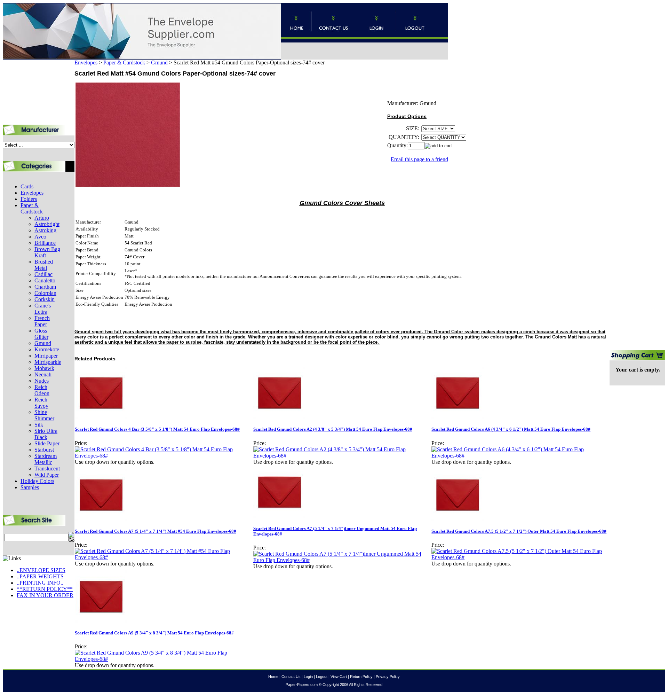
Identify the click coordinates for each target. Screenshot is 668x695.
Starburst (44, 450)
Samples (30, 487)
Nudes (41, 381)
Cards (27, 186)
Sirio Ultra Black (45, 434)
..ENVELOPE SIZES (41, 570)
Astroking (45, 230)
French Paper (42, 321)
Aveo (40, 237)
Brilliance (45, 243)
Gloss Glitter (41, 334)
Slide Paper (46, 443)
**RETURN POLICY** (45, 589)
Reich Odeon (41, 390)
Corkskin (44, 299)
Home (273, 676)
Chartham (45, 287)
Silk (38, 425)
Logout (321, 676)
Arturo (41, 218)
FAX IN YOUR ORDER (45, 595)
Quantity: (397, 145)
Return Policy (361, 676)
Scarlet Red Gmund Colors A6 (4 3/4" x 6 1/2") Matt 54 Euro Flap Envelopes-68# (510, 429)
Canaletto (44, 280)
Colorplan (45, 293)
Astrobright (46, 224)
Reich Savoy (41, 403)
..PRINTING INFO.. (40, 583)
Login (308, 676)
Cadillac (43, 274)
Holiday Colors (37, 481)
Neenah (42, 374)
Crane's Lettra (42, 309)
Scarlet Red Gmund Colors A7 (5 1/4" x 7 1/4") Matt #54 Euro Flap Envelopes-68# (155, 531)
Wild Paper (46, 475)
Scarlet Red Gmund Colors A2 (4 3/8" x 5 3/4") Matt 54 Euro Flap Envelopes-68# (332, 429)
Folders (29, 199)
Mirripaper (46, 356)
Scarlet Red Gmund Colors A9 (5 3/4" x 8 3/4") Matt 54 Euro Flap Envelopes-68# (154, 632)
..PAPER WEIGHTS (40, 576)
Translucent (47, 468)
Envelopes (32, 193)
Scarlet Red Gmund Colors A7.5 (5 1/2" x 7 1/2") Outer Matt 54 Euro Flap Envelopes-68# (518, 531)
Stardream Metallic (45, 459)
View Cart (339, 676)
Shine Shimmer (44, 415)
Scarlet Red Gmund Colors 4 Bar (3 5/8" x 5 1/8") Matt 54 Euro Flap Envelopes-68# (157, 429)
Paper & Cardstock (32, 208)
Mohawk (44, 368)
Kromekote (46, 349)
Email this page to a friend (419, 159)
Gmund (42, 343)
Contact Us (291, 676)
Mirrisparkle (47, 362)
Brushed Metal (43, 265)
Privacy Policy (388, 676)
